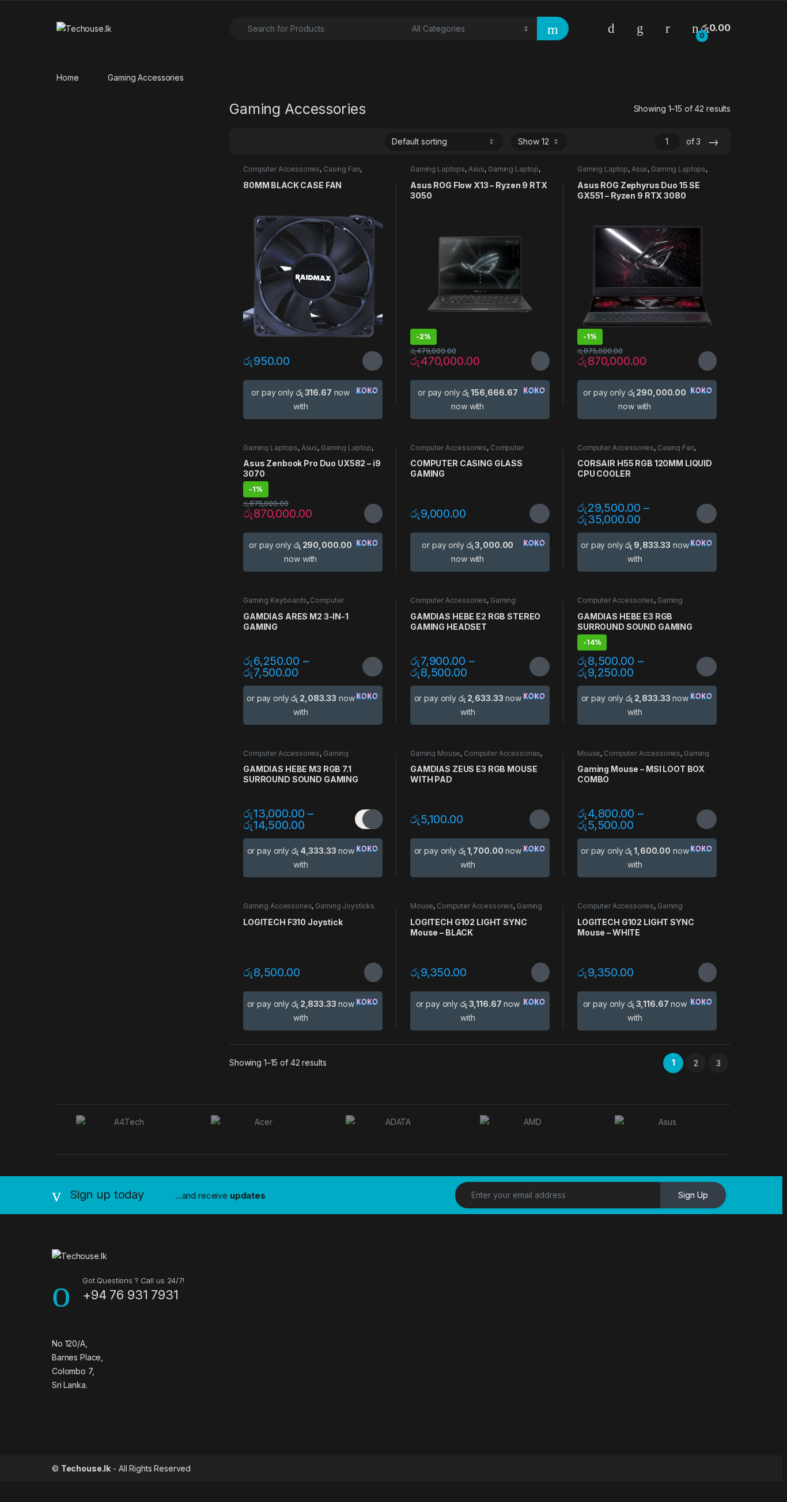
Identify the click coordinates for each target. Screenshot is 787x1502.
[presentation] (727, 1130)
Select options (369, 361)
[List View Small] (295, 141)
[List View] (278, 141)
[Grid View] (245, 141)
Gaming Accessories (277, 906)
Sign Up (693, 1195)
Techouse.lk (86, 1468)
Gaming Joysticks (344, 906)
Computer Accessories (281, 169)
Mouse (588, 753)
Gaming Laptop (513, 169)
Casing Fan (341, 169)
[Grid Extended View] (262, 141)
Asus (476, 169)
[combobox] (317, 28)
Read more (540, 361)
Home (67, 77)
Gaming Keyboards (275, 600)
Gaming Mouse (435, 753)
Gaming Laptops (437, 169)
